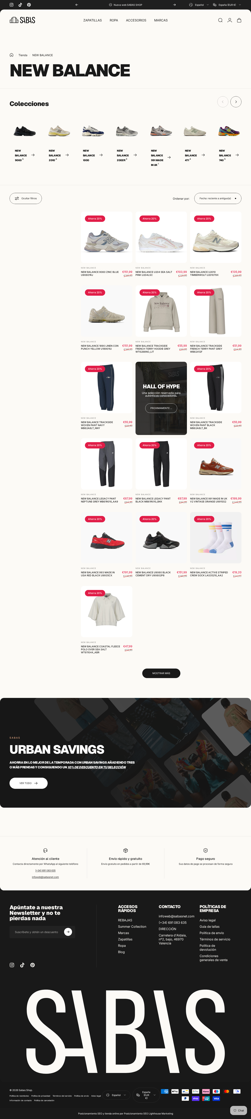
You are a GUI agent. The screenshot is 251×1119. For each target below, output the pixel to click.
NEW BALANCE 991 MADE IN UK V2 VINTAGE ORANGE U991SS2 (208, 500)
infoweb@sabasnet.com (45, 877)
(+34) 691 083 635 (45, 870)
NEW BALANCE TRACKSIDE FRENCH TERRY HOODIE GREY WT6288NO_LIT (153, 348)
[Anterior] (76, 5)
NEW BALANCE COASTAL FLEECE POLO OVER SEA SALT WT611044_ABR (100, 649)
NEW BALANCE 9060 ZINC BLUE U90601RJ (100, 273)
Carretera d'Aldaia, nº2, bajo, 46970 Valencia (173, 939)
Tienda (22, 55)
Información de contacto (21, 1100)
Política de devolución (208, 948)
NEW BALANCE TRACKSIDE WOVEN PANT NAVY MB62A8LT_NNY (97, 425)
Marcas (123, 933)
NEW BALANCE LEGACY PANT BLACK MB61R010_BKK (153, 500)
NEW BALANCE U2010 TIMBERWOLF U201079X (204, 273)
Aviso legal (208, 920)
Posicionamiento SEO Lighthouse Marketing (148, 1113)
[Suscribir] (68, 932)
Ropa (122, 946)
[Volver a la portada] (11, 55)
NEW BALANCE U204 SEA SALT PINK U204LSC (154, 273)
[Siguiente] (174, 5)
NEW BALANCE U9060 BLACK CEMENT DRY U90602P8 (153, 574)
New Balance (88, 268)
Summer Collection (132, 926)
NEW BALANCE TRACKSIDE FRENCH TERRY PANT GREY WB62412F (206, 348)
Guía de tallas (209, 926)
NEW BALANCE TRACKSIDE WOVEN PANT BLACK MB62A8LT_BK (206, 425)
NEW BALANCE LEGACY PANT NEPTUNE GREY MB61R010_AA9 (99, 500)
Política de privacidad (40, 1096)
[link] (161, 408)
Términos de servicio (215, 939)
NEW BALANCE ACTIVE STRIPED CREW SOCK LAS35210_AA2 (209, 574)
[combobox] (199, 5)
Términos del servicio (62, 1096)
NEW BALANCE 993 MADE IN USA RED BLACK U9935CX (98, 574)
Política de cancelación (44, 1100)
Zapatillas (125, 939)
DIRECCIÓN (167, 929)
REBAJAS (125, 920)
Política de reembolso (19, 1096)
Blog (121, 952)
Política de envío (212, 933)
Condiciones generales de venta (214, 958)
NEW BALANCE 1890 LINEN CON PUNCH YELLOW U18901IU (99, 347)
